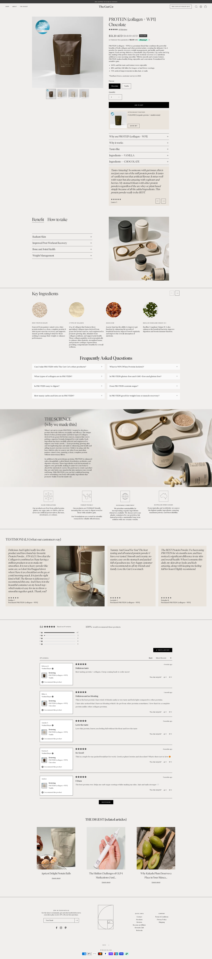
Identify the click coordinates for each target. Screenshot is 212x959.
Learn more (56, 878)
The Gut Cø (105, 950)
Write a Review (165, 650)
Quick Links (139, 913)
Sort (151, 658)
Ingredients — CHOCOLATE (124, 161)
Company (161, 913)
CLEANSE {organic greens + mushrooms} (144, 115)
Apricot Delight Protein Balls (56, 873)
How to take (57, 219)
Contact (139, 917)
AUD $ (104, 945)
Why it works (116, 142)
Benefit (38, 219)
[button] (118, 29)
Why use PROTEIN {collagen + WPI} (128, 136)
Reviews (139, 922)
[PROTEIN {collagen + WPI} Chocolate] (51, 94)
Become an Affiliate (139, 925)
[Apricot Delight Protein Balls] (56, 848)
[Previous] (158, 201)
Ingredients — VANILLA (121, 155)
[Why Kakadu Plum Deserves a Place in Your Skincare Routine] (156, 848)
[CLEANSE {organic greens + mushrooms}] (118, 120)
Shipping (162, 922)
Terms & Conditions (161, 917)
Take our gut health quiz (181, 6)
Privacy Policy (162, 919)
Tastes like (114, 149)
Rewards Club (139, 928)
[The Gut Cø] (106, 7)
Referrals (139, 930)
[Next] (163, 201)
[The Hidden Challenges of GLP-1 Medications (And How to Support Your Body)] (106, 848)
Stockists (139, 919)
